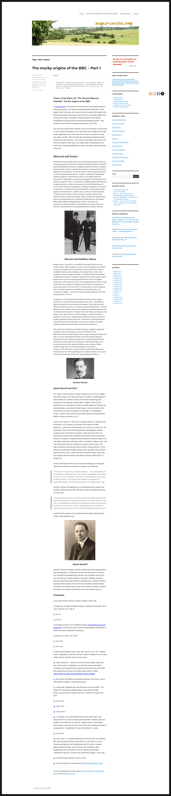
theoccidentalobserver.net (92, 763)
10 (60, 349)
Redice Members (117, 135)
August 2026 (117, 271)
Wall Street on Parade (118, 123)
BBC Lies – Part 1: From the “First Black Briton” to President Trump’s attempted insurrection (125, 203)
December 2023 (118, 297)
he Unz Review (117, 165)
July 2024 (116, 294)
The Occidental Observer (119, 120)
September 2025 (118, 282)
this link (95, 86)
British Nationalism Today (121, 101)
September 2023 (118, 303)
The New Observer (117, 146)
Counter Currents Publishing (120, 142)
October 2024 (117, 290)
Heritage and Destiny (118, 161)
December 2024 (118, 286)
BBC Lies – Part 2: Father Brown (123, 193)
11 (98, 354)
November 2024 (118, 288)
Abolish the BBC (37, 77)
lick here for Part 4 (68, 773)
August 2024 (117, 292)
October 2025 (117, 280)
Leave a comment (37, 90)
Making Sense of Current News (122, 105)
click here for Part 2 (87, 771)
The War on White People (121, 107)
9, (59, 349)
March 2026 (117, 273)
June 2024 (116, 295)
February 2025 (118, 284)
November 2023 (118, 299)
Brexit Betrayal (125, 14)
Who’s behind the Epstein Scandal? (124, 195)
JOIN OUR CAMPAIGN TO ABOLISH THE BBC (102, 14)
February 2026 (118, 275)
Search (114, 174)
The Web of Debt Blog (118, 150)
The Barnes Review (117, 153)
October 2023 (117, 301)
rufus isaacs (35, 87)
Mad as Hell (115, 246)
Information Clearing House (120, 157)
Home (81, 14)
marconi (43, 85)
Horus (55, 75)
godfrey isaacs (36, 85)
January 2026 (117, 277)
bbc (33, 82)
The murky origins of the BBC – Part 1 (66, 68)
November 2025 (118, 279)
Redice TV (115, 138)
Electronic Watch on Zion (121, 103)
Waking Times (116, 127)
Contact (136, 14)
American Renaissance (118, 131)
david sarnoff (43, 83)
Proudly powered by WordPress (42, 788)
